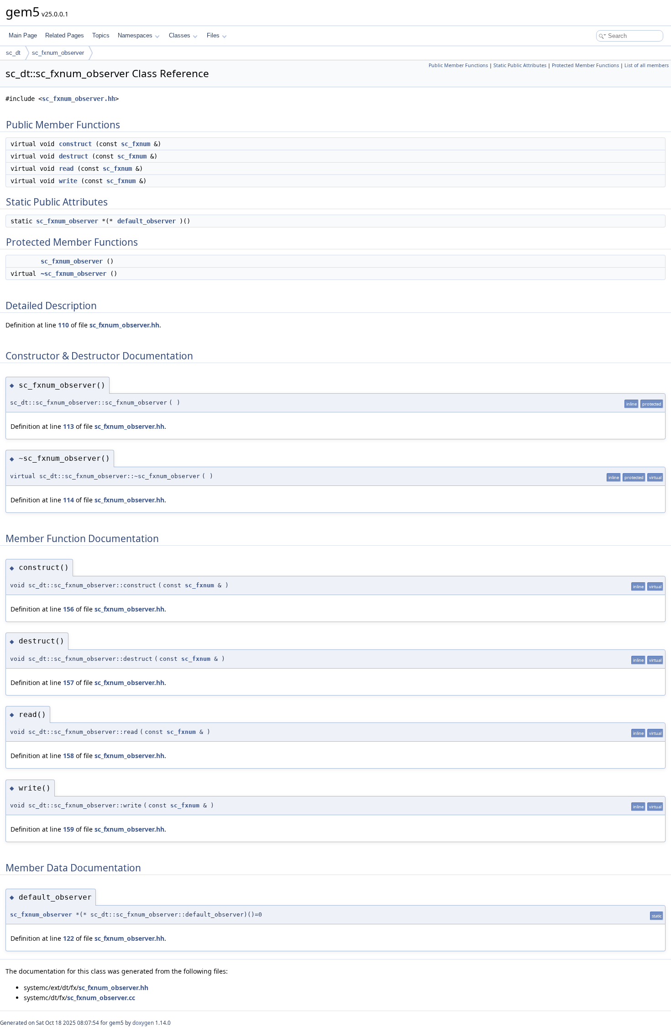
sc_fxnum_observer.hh (78, 98)
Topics (101, 35)
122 (68, 938)
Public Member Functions (458, 65)
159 (68, 829)
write (68, 181)
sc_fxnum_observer (58, 52)
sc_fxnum (135, 144)
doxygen (143, 1022)
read (66, 168)
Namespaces (135, 35)
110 (63, 325)
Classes (179, 35)
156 (68, 609)
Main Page (23, 35)
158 (68, 755)
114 (68, 500)
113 (68, 426)
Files (213, 35)
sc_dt (13, 52)
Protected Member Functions (585, 65)
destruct (73, 156)
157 (68, 682)
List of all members (646, 65)
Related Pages (64, 35)
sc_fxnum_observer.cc (101, 997)
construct (75, 144)
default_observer (146, 221)
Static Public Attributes (519, 65)
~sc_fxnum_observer (73, 273)
